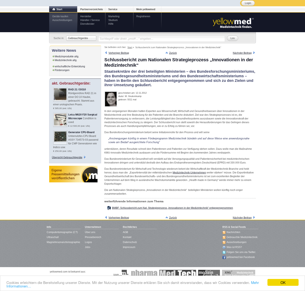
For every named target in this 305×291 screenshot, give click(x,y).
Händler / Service (90, 20)
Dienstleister (87, 23)
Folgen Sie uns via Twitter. (241, 252)
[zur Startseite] (233, 22)
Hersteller (85, 16)
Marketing (114, 16)
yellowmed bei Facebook (241, 257)
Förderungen (62, 70)
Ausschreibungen (62, 20)
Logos (88, 242)
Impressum (129, 247)
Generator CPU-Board (81, 132)
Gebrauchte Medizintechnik (242, 237)
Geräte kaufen (60, 16)
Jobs (87, 247)
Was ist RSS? (234, 247)
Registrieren (143, 16)
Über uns (90, 232)
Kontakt (127, 237)
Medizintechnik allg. (66, 60)
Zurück (173, 53)
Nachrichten (233, 232)
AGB (125, 232)
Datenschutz (130, 242)
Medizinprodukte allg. (67, 56)
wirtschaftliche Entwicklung (70, 66)
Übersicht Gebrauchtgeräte (67, 157)
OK (283, 282)
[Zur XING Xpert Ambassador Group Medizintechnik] (238, 274)
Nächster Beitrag (242, 53)
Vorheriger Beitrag (119, 53)
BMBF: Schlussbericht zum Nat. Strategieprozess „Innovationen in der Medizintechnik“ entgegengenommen (172, 207)
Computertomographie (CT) (62, 232)
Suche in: (59, 38)
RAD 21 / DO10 (77, 89)
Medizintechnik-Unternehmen (189, 172)
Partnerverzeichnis (91, 9)
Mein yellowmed (145, 9)
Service (112, 9)
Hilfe (110, 23)
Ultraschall (53, 237)
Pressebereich (93, 237)
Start (59, 9)
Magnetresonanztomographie (63, 242)
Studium (113, 20)
